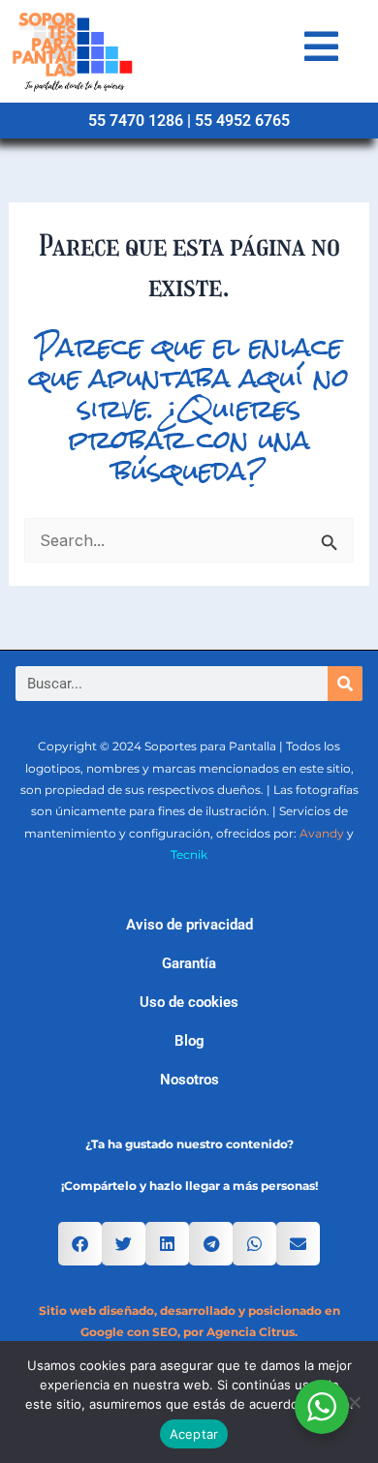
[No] (353, 1402)
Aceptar (194, 1434)
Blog (189, 1041)
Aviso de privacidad (189, 924)
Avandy (321, 833)
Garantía (189, 963)
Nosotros (189, 1079)
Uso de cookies (189, 1002)
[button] (80, 1243)
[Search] (345, 683)
